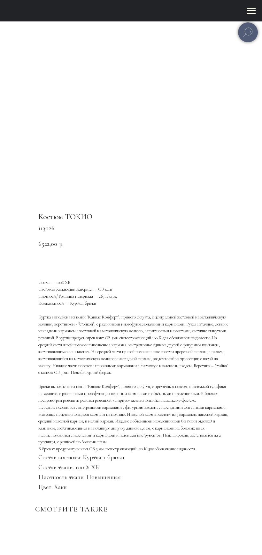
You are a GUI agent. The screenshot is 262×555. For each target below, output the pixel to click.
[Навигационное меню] (251, 11)
